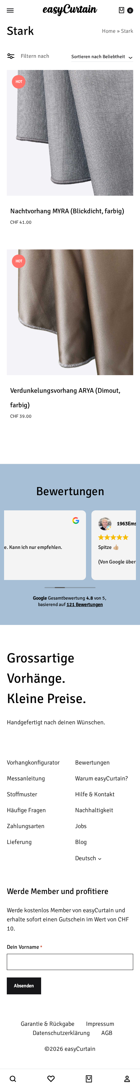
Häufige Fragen (26, 810)
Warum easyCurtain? (101, 778)
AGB (106, 1033)
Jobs (81, 826)
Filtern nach (34, 56)
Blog (81, 842)
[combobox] (102, 56)
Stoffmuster (22, 794)
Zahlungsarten (26, 826)
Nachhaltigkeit (94, 810)
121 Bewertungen (85, 604)
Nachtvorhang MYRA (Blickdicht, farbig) (67, 211)
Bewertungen (92, 762)
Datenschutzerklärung (61, 1033)
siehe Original (80, 562)
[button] (12, 1079)
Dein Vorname (24, 947)
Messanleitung (26, 778)
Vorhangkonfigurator (33, 762)
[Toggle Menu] (10, 10)
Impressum (100, 1023)
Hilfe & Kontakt (95, 794)
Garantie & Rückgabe (47, 1023)
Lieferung (19, 842)
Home (109, 31)
